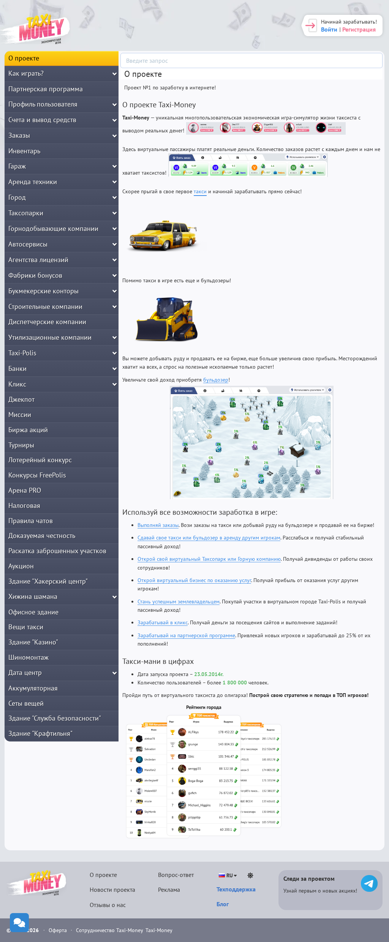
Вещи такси (25, 626)
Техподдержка (236, 889)
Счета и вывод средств (42, 119)
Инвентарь (24, 150)
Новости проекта (112, 889)
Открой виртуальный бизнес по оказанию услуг (194, 580)
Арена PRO (24, 490)
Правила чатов (30, 520)
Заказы (19, 135)
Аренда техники (32, 181)
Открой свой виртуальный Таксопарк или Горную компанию (209, 558)
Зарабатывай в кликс (163, 622)
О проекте (23, 58)
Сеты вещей (26, 703)
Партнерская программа (45, 88)
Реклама (169, 889)
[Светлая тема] (250, 875)
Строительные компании (45, 306)
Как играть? (26, 73)
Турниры (21, 445)
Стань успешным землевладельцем (179, 601)
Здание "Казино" (33, 642)
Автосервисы (27, 244)
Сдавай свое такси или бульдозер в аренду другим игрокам (209, 537)
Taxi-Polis (22, 352)
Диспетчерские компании (47, 321)
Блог (223, 904)
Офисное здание (33, 612)
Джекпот (21, 399)
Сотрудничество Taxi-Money (109, 930)
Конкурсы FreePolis (37, 475)
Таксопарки (25, 212)
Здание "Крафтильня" (40, 733)
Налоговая (24, 505)
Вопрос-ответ (176, 874)
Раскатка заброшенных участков (57, 550)
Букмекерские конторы (43, 290)
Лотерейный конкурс (40, 459)
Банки (17, 368)
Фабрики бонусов (35, 275)
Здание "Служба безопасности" (54, 718)
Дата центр (25, 672)
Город (17, 197)
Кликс (17, 384)
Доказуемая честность (41, 535)
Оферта (58, 930)
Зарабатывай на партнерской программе (186, 635)
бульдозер (215, 379)
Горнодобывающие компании (53, 228)
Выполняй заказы (158, 525)
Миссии (19, 414)
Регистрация (359, 29)
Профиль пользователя (42, 104)
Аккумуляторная (33, 688)
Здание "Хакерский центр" (48, 581)
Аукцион (21, 566)
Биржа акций (28, 429)
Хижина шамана (32, 596)
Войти (329, 29)
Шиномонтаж (28, 657)
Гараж (17, 166)
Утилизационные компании (50, 337)
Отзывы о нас (108, 905)
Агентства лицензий (38, 259)
